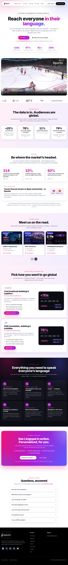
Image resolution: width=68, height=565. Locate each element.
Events (25, 3)
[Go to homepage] (6, 3)
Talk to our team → (49, 484)
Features (32, 538)
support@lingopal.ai (52, 535)
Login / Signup (50, 3)
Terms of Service (13, 560)
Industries (17, 3)
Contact (37, 3)
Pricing (31, 3)
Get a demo (23, 37)
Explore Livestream (11, 313)
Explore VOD (9, 348)
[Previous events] (32, 258)
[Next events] (35, 258)
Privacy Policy (5, 560)
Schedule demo (60, 3)
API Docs (32, 535)
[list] (34, 243)
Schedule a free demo (27, 457)
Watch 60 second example (41, 37)
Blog (42, 3)
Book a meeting (7, 253)
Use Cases (32, 546)
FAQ (31, 552)
